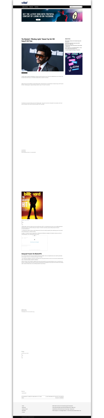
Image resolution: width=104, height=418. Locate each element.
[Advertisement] (52, 29)
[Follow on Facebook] (52, 21)
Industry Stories (25, 6)
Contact (23, 412)
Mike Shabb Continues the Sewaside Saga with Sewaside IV (63, 405)
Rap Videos (36, 6)
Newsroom (31, 6)
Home (23, 405)
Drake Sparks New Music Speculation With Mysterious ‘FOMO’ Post (64, 407)
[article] (43, 165)
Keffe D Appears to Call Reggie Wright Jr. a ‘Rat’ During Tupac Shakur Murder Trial (67, 410)
